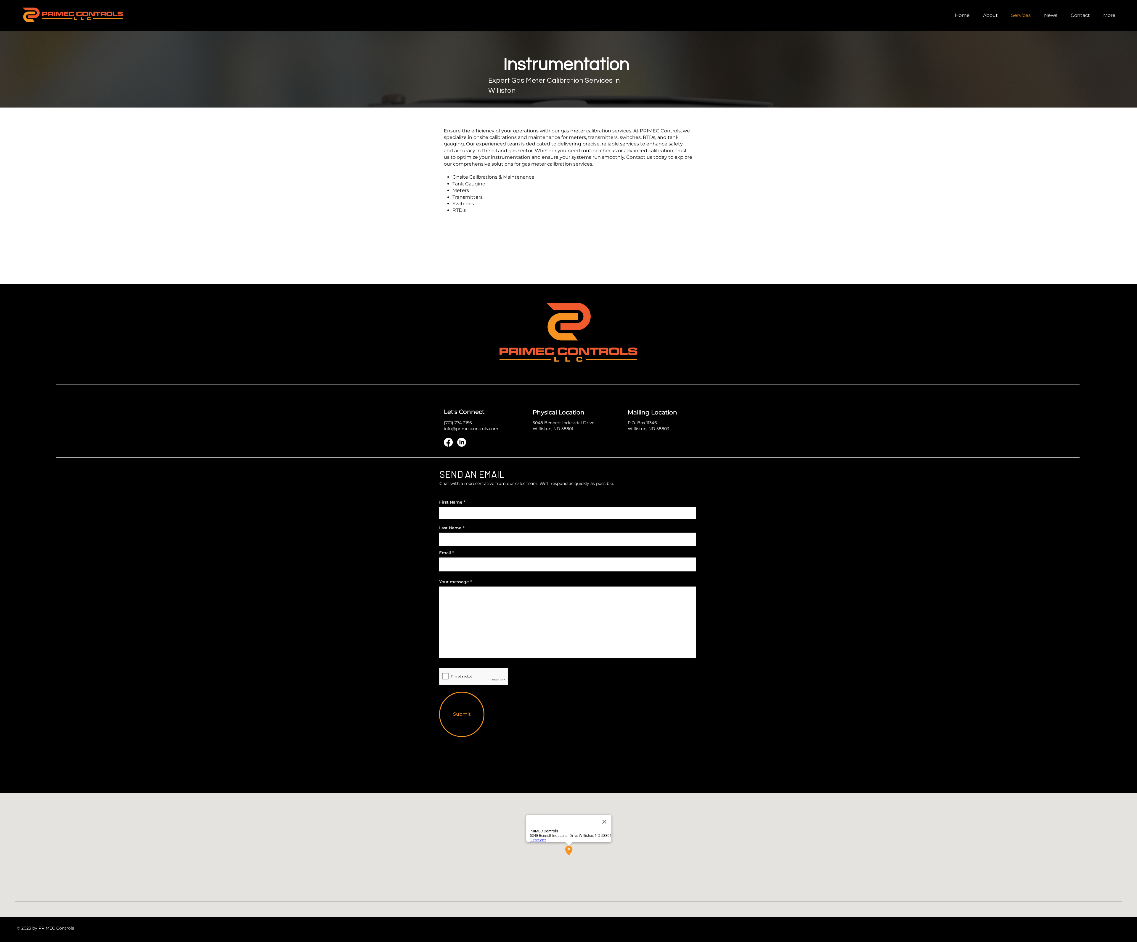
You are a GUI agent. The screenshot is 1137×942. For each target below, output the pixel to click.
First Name (450, 502)
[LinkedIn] (461, 442)
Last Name (450, 528)
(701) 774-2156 (458, 422)
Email (445, 553)
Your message (454, 582)
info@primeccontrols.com (471, 428)
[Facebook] (448, 442)
